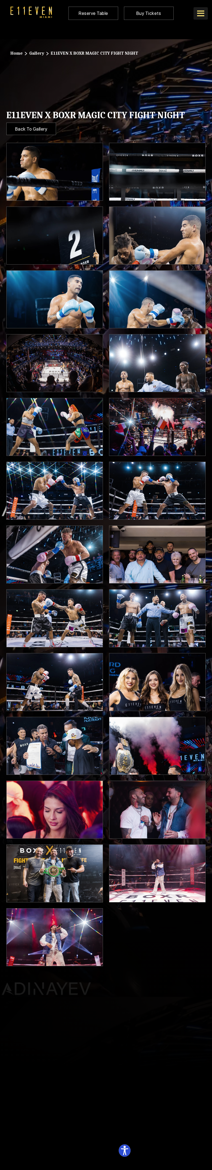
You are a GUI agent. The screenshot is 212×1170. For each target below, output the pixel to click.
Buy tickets (148, 13)
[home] (31, 12)
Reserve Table (93, 13)
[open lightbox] (54, 172)
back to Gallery (31, 129)
